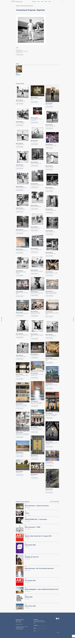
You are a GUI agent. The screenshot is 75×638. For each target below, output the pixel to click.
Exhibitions (34, 1)
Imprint (58, 632)
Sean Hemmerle (19, 50)
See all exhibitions (55, 501)
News (42, 1)
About (50, 1)
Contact (45, 1)
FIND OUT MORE (20, 54)
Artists (38, 1)
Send (35, 630)
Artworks (18, 5)
